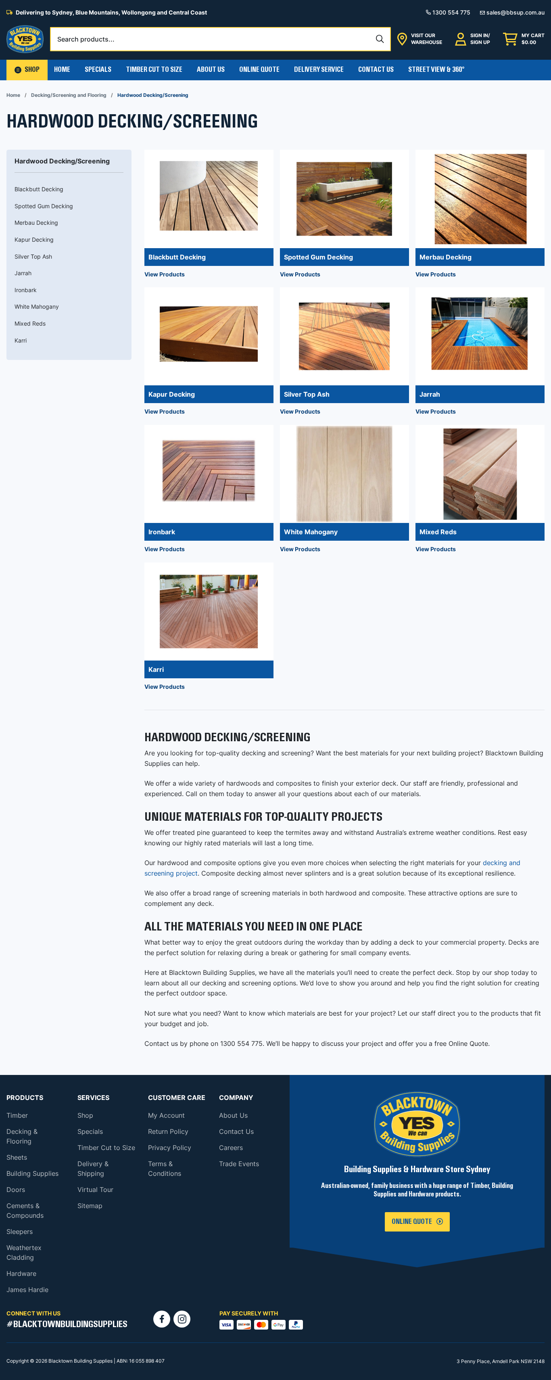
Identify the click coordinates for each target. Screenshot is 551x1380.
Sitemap (89, 1206)
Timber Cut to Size (106, 1148)
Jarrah (23, 273)
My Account (166, 1115)
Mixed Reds (30, 323)
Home (62, 69)
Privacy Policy (169, 1148)
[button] (27, 70)
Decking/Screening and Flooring (68, 95)
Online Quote (259, 69)
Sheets (16, 1157)
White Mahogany (37, 306)
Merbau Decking (36, 222)
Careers (231, 1148)
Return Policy (168, 1131)
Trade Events (239, 1164)
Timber (17, 1115)
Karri (21, 340)
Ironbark (26, 289)
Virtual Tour (95, 1190)
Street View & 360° (436, 69)
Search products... (86, 39)
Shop (85, 1115)
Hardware (21, 1273)
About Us (211, 69)
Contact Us (376, 69)
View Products (164, 274)
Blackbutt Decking (39, 189)
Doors (15, 1190)
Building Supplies (32, 1173)
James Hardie (27, 1290)
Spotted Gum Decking (44, 206)
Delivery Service (319, 69)
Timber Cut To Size (154, 69)
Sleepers (19, 1231)
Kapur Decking (34, 239)
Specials (98, 69)
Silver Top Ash (33, 256)
